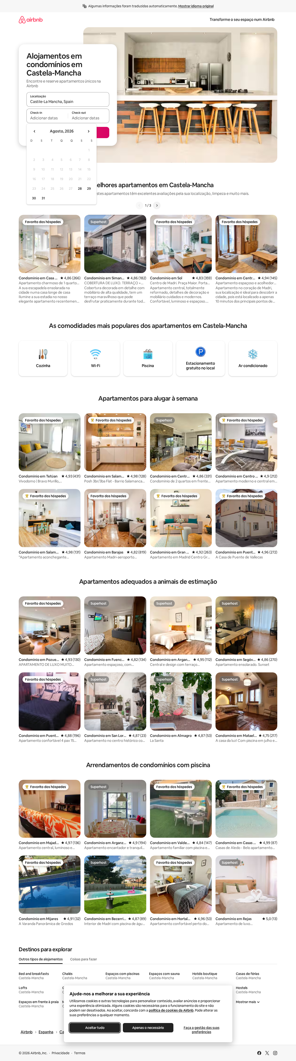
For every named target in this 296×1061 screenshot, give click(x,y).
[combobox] (68, 101)
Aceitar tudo (94, 1028)
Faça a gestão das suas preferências (201, 1030)
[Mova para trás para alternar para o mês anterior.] (34, 131)
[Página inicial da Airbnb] (31, 19)
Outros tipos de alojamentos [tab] (41, 959)
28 (80, 188)
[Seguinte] (157, 205)
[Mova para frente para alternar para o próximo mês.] (88, 131)
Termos (79, 1053)
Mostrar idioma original (196, 6)
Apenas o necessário (148, 1028)
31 (43, 198)
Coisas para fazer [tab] (83, 959)
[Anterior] (139, 205)
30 (34, 198)
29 (89, 188)
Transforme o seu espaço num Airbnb (242, 19)
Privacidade (60, 1053)
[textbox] (47, 118)
